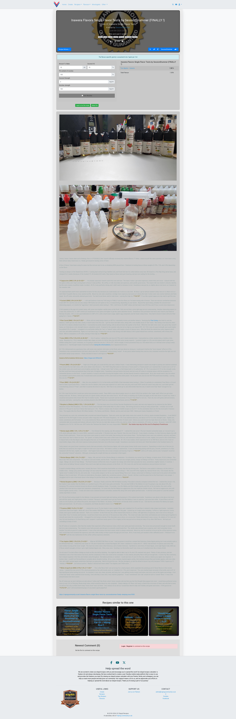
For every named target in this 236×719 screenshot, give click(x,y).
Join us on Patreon (134, 692)
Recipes (102, 694)
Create (70, 4)
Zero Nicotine (87, 95)
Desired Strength (64, 78)
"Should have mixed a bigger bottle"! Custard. (163, 616)
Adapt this (95, 105)
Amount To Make (64, 64)
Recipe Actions (64, 49)
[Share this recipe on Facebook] (157, 49)
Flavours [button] (86, 4)
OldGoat (139, 617)
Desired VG (91, 64)
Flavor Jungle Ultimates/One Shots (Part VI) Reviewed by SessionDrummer (71, 616)
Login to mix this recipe (82, 105)
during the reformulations (102, 345)
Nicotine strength (64, 85)
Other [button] (104, 4)
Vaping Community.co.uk (124, 716)
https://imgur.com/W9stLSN (93, 358)
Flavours (102, 698)
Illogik (164, 621)
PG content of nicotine (66, 71)
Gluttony (128, 617)
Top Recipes (102, 696)
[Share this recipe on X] (150, 49)
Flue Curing (154, 320)
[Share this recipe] (154, 49)
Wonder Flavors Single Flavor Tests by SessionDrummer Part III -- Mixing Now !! (102, 618)
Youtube (165, 696)
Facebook (166, 698)
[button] (111, 662)
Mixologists (96, 4)
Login (123, 646)
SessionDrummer (123, 27)
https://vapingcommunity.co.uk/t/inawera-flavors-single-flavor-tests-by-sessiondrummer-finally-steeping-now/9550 (97, 594)
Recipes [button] (77, 4)
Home (64, 4)
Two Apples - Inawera (127, 68)
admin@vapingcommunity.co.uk (166, 692)
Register (130, 646)
